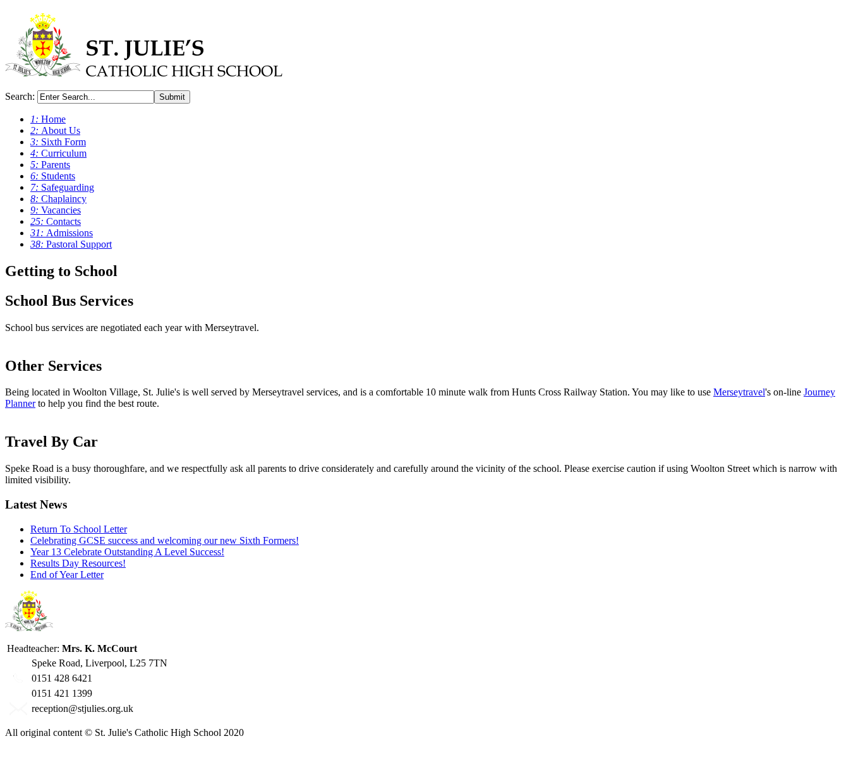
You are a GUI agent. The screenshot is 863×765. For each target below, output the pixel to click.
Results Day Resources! (78, 563)
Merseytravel (739, 392)
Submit (172, 97)
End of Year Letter (67, 574)
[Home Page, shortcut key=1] (143, 69)
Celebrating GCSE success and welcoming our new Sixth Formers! (164, 540)
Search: (21, 96)
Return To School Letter (78, 529)
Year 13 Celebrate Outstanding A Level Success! (127, 551)
